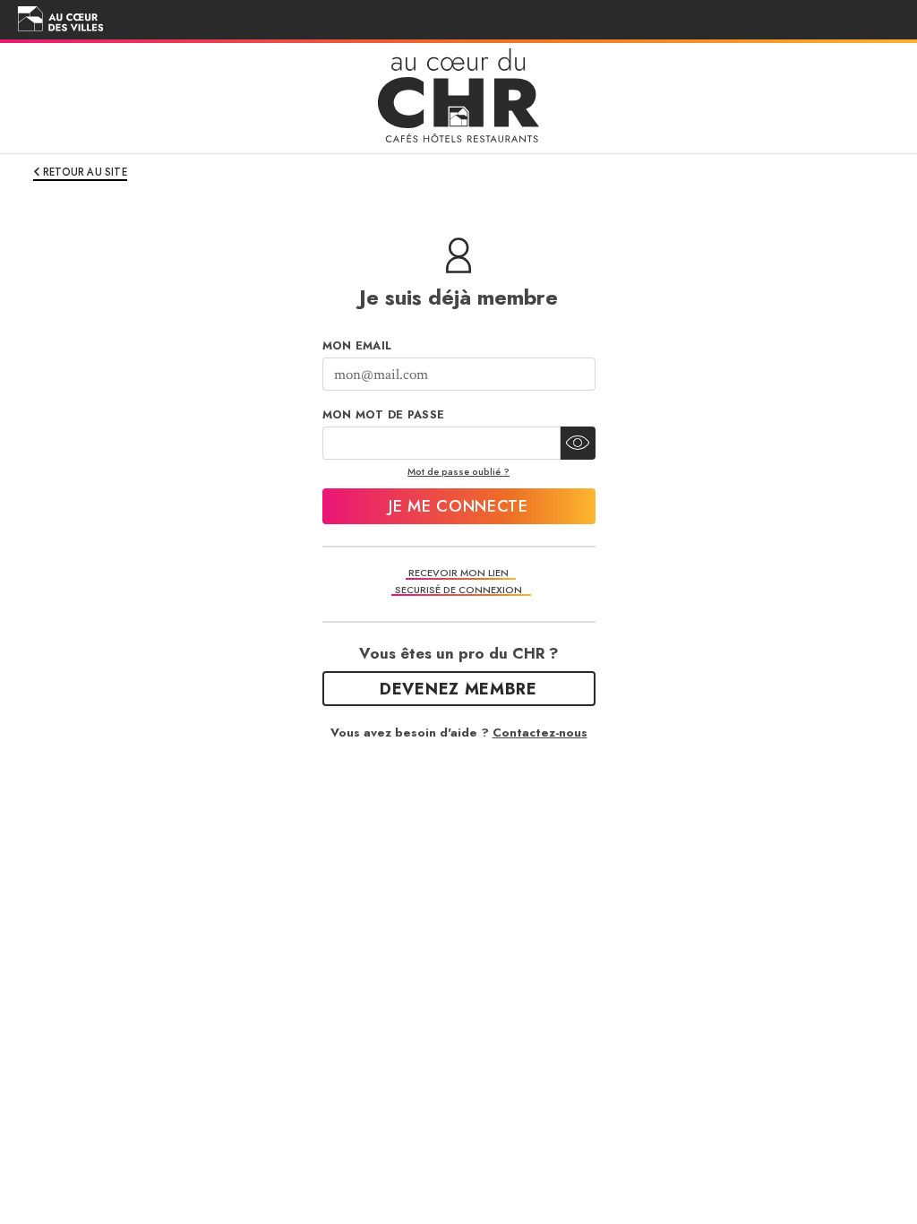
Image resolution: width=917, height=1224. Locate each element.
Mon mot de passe (383, 415)
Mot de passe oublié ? (458, 471)
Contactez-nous (540, 732)
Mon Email (357, 346)
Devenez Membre (458, 689)
